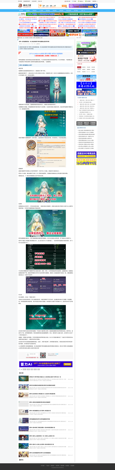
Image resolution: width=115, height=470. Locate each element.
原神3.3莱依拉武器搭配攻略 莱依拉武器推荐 (39, 402)
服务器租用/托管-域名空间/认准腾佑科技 (86, 26)
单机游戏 (54, 10)
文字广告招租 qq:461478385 (64, 17)
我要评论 (38, 43)
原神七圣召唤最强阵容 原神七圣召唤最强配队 (40, 452)
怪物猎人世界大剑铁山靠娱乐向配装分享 (87, 118)
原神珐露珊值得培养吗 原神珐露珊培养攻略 (39, 419)
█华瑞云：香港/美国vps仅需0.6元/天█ (66, 26)
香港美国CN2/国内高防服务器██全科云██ (28, 27)
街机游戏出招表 (79, 71)
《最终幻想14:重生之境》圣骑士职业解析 (87, 106)
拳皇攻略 (61, 10)
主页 (23, 37)
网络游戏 (34, 10)
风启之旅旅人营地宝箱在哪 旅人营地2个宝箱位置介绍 (89, 130)
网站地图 (62, 465)
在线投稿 (72, 465)
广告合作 (48, 465)
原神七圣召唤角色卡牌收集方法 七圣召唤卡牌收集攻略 (42, 393)
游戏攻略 (21, 10)
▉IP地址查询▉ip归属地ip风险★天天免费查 (48, 20)
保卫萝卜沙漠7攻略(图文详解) (85, 102)
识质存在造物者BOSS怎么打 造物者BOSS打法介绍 (88, 132)
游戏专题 (79, 69)
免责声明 (57, 465)
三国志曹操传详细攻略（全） (85, 112)
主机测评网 (34, 1)
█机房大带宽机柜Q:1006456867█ (85, 19)
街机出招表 (68, 10)
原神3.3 (24, 369)
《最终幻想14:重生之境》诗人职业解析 (87, 104)
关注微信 (89, 1)
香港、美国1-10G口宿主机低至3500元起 (66, 22)
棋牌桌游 (88, 69)
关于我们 (43, 465)
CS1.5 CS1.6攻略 (89, 71)
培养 (38, 369)
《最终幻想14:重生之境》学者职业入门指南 (88, 108)
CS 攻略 (41, 10)
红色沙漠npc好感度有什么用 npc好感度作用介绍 (88, 146)
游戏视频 (93, 69)
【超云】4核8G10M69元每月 (45, 26)
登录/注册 (68, 1)
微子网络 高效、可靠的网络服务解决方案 (66, 24)
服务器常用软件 (27, 1)
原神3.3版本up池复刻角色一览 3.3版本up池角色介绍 (41, 436)
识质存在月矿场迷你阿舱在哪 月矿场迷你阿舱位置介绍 (89, 142)
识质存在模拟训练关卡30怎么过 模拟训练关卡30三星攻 (89, 140)
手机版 (74, 1)
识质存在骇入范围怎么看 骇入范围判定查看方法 (88, 144)
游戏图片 (83, 69)
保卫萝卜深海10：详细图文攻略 (85, 114)
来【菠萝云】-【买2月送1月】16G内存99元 (28, 19)
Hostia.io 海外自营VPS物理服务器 (65, 19)
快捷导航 (94, 1)
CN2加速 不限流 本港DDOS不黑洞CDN (47, 17)
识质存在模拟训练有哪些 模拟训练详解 (86, 134)
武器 (32, 369)
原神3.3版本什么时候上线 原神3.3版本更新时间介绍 (41, 444)
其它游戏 (76, 10)
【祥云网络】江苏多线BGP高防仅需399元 (87, 24)
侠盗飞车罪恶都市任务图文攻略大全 (86, 110)
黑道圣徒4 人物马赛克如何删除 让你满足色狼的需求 (90, 116)
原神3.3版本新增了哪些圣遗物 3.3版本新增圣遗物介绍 (42, 427)
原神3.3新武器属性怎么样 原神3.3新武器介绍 (40, 410)
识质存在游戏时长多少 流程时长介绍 (86, 136)
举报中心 (81, 1)
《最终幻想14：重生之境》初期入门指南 (87, 100)
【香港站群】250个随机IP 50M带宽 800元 (47, 22)
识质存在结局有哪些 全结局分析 (85, 138)
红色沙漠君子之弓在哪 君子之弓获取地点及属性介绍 (89, 148)
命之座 (35, 369)
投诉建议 (67, 465)
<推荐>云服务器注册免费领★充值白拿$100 (28, 17)
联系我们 (52, 465)
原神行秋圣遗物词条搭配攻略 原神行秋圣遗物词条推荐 (42, 385)
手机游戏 (28, 10)
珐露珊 (28, 369)
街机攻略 (48, 10)
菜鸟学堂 (20, 1)
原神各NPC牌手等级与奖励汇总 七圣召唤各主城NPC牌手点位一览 (45, 377)
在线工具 (40, 1)
